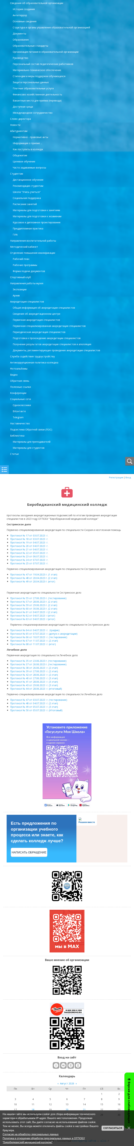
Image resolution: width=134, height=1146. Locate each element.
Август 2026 (67, 1083)
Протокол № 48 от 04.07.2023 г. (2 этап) (34, 703)
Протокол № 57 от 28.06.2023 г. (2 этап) (33, 601)
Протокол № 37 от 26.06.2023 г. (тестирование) (38, 664)
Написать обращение (29, 852)
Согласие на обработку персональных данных (31, 1134)
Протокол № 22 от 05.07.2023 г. (29, 553)
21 (84, 1109)
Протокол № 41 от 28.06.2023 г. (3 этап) (34, 681)
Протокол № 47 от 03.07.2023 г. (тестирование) (38, 699)
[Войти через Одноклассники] (78, 1065)
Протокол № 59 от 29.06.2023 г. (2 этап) (33, 605)
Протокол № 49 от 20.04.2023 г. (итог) (32, 581)
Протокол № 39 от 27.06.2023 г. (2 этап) (34, 671)
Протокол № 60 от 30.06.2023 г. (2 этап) (33, 608)
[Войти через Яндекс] (70, 1065)
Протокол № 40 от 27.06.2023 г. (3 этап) (34, 678)
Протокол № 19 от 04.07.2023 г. (29, 542)
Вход (128, 477)
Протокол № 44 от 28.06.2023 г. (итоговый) (36, 688)
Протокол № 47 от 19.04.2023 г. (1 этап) (33, 574)
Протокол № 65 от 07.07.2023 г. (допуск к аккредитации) (43, 633)
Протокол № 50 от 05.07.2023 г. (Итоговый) (36, 710)
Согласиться (112, 1128)
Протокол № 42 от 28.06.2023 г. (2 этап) (34, 674)
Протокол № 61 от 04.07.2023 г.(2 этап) (33, 612)
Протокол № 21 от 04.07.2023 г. (29, 549)
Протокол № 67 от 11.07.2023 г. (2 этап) (34, 640)
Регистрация (116, 477)
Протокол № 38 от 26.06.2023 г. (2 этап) (34, 667)
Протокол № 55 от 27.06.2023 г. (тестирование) (38, 598)
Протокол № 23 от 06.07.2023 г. (29, 556)
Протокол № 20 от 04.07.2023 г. (29, 546)
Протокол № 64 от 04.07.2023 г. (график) (34, 630)
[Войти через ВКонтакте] (63, 1065)
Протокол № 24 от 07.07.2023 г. (29, 560)
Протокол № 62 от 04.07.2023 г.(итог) (32, 615)
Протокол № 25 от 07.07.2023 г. (29, 563)
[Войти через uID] (56, 1065)
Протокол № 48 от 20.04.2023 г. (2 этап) (33, 578)
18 (33, 1109)
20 (67, 1109)
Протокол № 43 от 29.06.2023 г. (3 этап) (34, 685)
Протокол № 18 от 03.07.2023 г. (29, 539)
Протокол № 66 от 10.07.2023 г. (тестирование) (38, 637)
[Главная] (67, 496)
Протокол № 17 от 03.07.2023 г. (29, 535)
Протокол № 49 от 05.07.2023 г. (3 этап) (34, 706)
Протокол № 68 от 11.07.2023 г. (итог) (33, 644)
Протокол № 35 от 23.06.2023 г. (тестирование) (39, 660)
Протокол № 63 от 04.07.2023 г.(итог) (32, 619)
